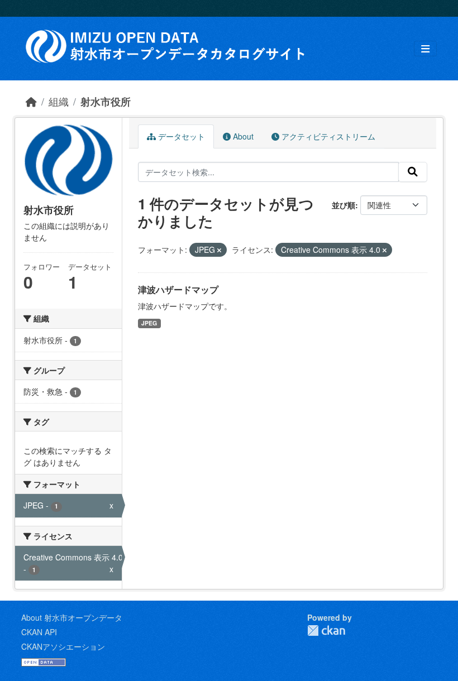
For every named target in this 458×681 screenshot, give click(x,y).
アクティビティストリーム (327, 136)
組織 (59, 101)
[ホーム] (31, 101)
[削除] (219, 250)
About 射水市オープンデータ (71, 617)
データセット (180, 136)
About (242, 136)
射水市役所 (105, 101)
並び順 (343, 204)
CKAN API (39, 631)
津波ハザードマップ (178, 289)
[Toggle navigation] (425, 49)
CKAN (326, 630)
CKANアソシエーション (63, 646)
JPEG (149, 323)
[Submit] (412, 172)
